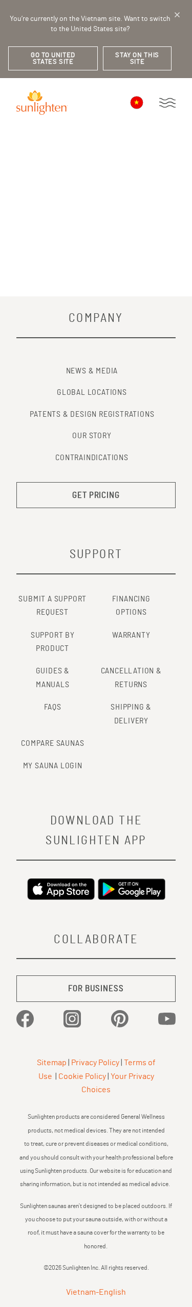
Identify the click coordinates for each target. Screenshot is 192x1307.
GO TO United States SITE (53, 58)
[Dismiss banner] (177, 14)
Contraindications (92, 458)
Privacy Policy (95, 1063)
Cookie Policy (82, 1076)
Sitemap (52, 1063)
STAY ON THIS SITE (137, 58)
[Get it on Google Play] (131, 889)
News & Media (92, 371)
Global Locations (92, 392)
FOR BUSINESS (95, 988)
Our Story (91, 436)
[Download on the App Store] (61, 889)
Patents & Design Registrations (92, 414)
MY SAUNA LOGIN (52, 766)
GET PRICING (96, 495)
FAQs (52, 707)
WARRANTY (131, 635)
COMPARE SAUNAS (52, 743)
